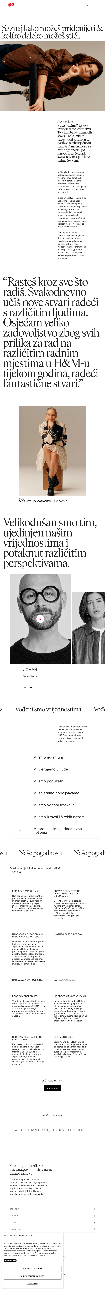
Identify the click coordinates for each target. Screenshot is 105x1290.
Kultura (14, 1216)
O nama (13, 1222)
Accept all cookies (32, 1269)
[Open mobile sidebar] (5, 5)
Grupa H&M (15, 1229)
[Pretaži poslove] (86, 5)
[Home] (11, 5)
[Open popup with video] (40, 619)
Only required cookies (32, 1276)
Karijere (14, 1209)
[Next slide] (31, 687)
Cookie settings (32, 1284)
